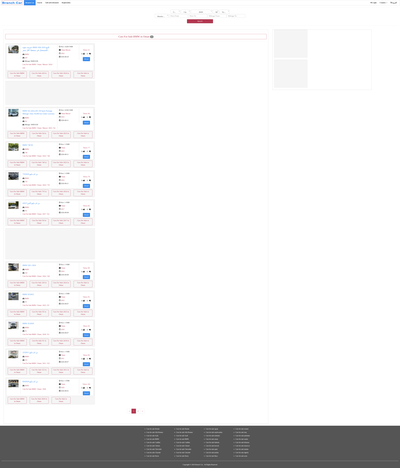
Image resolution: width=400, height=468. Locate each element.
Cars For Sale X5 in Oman (39, 313)
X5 (26, 302)
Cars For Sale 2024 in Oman (61, 74)
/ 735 (48, 185)
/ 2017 (43, 214)
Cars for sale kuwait (212, 446)
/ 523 (48, 363)
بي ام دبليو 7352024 (30, 174)
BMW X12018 (28, 323)
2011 (62, 358)
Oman (63, 148)
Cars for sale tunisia (241, 449)
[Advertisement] (50, 93)
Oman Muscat (65, 50)
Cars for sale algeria (241, 452)
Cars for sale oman (212, 439)
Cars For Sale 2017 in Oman (61, 221)
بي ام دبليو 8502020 (30, 381)
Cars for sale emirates (213, 436)
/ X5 (47, 305)
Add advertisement (52, 3)
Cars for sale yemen (241, 429)
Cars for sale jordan (212, 452)
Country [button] (383, 3)
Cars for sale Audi (152, 436)
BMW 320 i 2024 (29, 265)
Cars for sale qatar (212, 449)
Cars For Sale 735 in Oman (39, 192)
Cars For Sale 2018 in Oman (61, 342)
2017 (62, 209)
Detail (86, 59)
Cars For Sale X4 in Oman (39, 134)
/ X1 (47, 334)
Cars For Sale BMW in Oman (17, 74)
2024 (62, 53)
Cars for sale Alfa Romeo (154, 432)
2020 (62, 387)
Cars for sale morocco (242, 446)
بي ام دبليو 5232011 (30, 352)
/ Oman (38, 64)
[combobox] (175, 12)
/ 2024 (49, 64)
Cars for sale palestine (242, 436)
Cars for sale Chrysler (153, 452)
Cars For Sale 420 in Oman (39, 74)
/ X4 (53, 128)
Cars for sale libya (212, 456)
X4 (26, 121)
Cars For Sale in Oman (83, 74)
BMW (27, 54)
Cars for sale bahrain (212, 442)
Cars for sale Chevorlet (153, 449)
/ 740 (48, 156)
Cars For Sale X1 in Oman (39, 342)
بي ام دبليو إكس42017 (31, 203)
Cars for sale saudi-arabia (214, 432)
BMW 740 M (27, 145)
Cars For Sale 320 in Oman (39, 284)
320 (26, 273)
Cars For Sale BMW (29, 64)
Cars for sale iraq (241, 432)
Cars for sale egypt (212, 429)
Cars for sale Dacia (152, 456)
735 (26, 181)
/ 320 (48, 276)
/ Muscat (44, 64)
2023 (62, 117)
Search (39, 3)
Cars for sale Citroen (153, 446)
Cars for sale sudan (241, 439)
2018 (62, 329)
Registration (66, 3)
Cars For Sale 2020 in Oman (39, 400)
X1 (26, 331)
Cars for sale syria (241, 456)
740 (26, 152)
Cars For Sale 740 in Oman (39, 163)
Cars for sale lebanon (242, 442)
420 (26, 58)
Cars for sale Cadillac (153, 442)
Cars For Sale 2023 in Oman (61, 134)
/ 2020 (43, 389)
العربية (394, 3)
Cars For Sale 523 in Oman (39, 371)
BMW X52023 (28, 294)
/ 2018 (43, 334)
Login (374, 3)
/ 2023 (49, 128)
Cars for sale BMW (152, 439)
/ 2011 (43, 363)
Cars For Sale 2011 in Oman (61, 371)
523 (26, 360)
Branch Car (30, 3)
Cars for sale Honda (152, 429)
